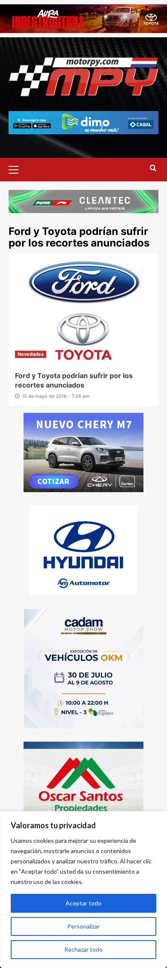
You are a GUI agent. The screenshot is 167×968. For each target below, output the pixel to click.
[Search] (153, 168)
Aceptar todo (83, 903)
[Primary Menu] (17, 168)
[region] (83, 889)
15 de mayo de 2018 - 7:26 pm (56, 396)
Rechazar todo (83, 949)
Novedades (31, 354)
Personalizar (83, 926)
